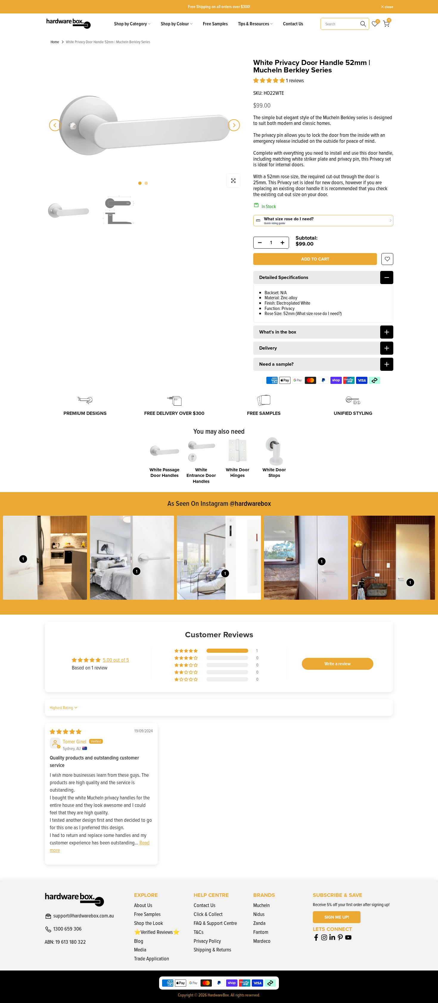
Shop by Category (130, 23)
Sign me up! (336, 917)
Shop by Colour (175, 23)
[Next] (234, 125)
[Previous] (55, 125)
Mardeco (262, 941)
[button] (269, 80)
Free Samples (215, 23)
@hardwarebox (250, 503)
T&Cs (199, 932)
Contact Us (293, 23)
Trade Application (151, 958)
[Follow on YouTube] (348, 937)
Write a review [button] (337, 663)
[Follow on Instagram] (324, 937)
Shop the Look (148, 923)
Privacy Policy (207, 941)
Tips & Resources (253, 23)
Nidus (259, 914)
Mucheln (261, 905)
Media (140, 949)
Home (55, 42)
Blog (138, 941)
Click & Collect (208, 914)
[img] (65, 731)
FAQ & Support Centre (215, 923)
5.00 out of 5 (116, 660)
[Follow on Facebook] (316, 937)
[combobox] (345, 24)
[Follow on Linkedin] (332, 937)
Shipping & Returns (212, 949)
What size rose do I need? (319, 313)
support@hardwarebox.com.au (83, 916)
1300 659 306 (67, 929)
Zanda (259, 923)
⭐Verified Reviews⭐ (156, 932)
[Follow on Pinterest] (340, 937)
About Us (143, 905)
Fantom (260, 932)
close (52, 7)
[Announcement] (223, 6)
